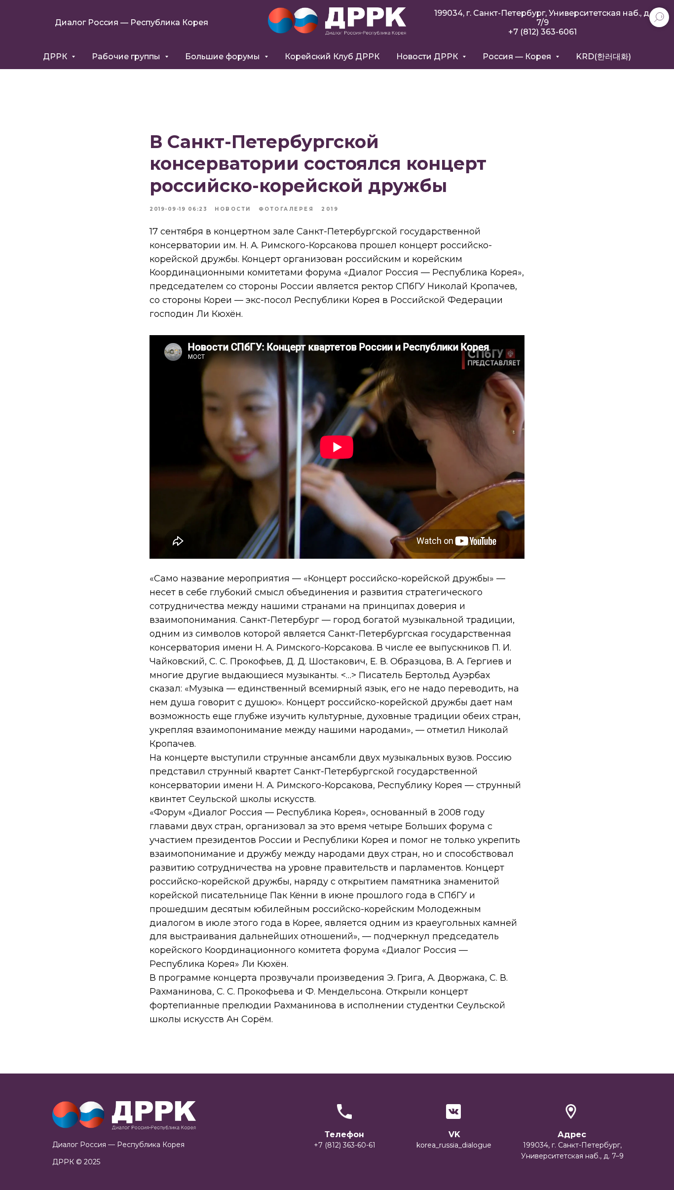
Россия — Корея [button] (518, 56)
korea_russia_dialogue (453, 1145)
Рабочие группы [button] (127, 56)
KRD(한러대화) (603, 56)
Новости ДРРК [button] (428, 56)
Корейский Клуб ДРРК (332, 56)
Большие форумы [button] (223, 56)
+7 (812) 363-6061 (542, 32)
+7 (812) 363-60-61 (344, 1145)
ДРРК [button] (56, 56)
